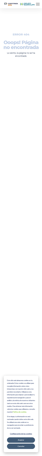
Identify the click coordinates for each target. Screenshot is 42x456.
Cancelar (21, 446)
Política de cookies (19, 412)
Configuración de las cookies (21, 434)
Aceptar (21, 440)
